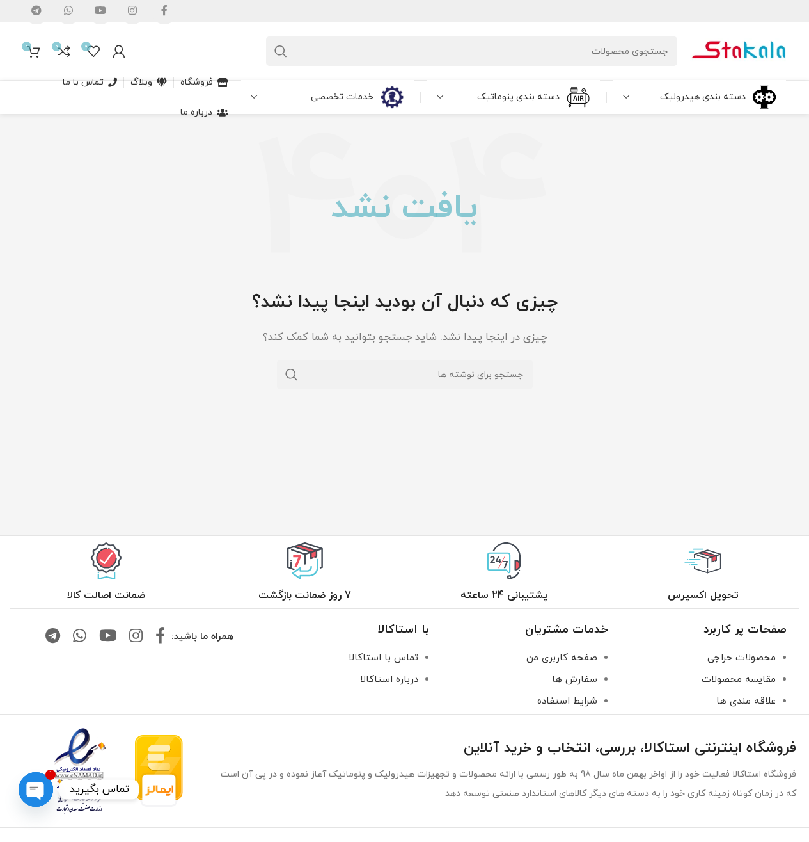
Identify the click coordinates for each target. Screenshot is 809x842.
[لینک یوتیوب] (108, 637)
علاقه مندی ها (746, 701)
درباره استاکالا (389, 679)
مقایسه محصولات (739, 679)
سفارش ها (574, 679)
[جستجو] (280, 51)
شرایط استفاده (567, 701)
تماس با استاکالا (383, 658)
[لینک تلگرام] (53, 637)
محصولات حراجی (741, 658)
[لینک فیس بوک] (160, 637)
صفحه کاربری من (561, 658)
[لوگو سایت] (738, 50)
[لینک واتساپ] (80, 637)
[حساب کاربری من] (119, 51)
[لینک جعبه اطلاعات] (703, 572)
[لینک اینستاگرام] (136, 637)
